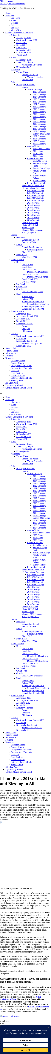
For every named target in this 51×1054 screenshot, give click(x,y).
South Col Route (40, 161)
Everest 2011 (21, 45)
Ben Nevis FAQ (29, 242)
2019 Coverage (39, 109)
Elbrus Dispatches (35, 249)
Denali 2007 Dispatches (37, 277)
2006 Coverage (39, 139)
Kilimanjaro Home (24, 60)
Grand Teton (21, 286)
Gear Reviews (17, 373)
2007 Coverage (39, 136)
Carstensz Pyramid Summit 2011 (30, 336)
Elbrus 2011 (21, 47)
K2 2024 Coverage (35, 195)
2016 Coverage (39, 116)
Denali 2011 (21, 42)
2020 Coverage (39, 106)
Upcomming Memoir (14, 385)
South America (17, 311)
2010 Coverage (39, 129)
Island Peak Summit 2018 (33, 185)
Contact (14, 23)
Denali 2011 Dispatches (37, 272)
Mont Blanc (21, 254)
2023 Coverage (39, 99)
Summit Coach (11, 351)
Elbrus (19, 245)
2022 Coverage (39, 102)
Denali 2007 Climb (30, 274)
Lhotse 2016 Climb (30, 222)
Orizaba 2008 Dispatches (32, 291)
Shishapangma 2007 (30, 232)
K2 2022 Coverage (35, 200)
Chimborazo (27, 331)
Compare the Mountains (21, 365)
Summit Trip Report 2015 (33, 301)
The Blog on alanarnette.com (12, 3)
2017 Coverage (39, 114)
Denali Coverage (29, 282)
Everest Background (36, 183)
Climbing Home (18, 360)
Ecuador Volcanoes (24, 323)
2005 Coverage (39, 141)
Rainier (19, 294)
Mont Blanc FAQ (29, 257)
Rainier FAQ (27, 299)
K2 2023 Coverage (35, 198)
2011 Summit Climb (41, 148)
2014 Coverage (39, 121)
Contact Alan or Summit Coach (18, 388)
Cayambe (26, 326)
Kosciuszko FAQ (23, 346)
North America (17, 259)
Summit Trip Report (24, 62)
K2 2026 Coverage (35, 190)
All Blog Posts (11, 383)
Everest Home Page (41, 168)
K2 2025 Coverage (35, 193)
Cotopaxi (26, 328)
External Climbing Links (21, 378)
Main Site (9, 15)
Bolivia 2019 (21, 321)
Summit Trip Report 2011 (33, 247)
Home (8, 13)
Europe (14, 235)
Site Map (15, 28)
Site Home (15, 18)
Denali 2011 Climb (30, 269)
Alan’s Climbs (33, 146)
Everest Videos (39, 180)
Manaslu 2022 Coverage (32, 230)
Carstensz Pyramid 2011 (26, 40)
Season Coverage (34, 89)
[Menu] (1, 393)
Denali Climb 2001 (30, 279)
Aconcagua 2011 (23, 37)
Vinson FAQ (27, 79)
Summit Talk (10, 348)
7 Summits (15, 35)
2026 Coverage (39, 92)
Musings (9, 356)
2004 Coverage (39, 143)
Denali (19, 262)
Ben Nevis (20, 237)
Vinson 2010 (21, 55)
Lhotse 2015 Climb (30, 225)
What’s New (16, 30)
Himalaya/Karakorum (25, 84)
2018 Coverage (39, 111)
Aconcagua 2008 (23, 314)
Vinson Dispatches (35, 77)
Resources (9, 358)
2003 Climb (38, 153)
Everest (25, 87)
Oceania (14, 333)
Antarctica (15, 69)
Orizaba (19, 289)
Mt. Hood (20, 284)
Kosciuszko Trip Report (26, 341)
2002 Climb (38, 156)
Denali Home (27, 264)
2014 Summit (33, 220)
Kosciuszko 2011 (23, 52)
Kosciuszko (21, 338)
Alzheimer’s (10, 353)
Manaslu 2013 (28, 227)
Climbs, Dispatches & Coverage (19, 33)
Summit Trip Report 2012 (33, 306)
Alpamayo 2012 (23, 319)
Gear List (15, 370)
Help (13, 25)
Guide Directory (18, 375)
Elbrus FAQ (27, 252)
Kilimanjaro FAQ (23, 67)
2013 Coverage (39, 124)
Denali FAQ (27, 267)
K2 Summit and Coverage (33, 188)
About (13, 20)
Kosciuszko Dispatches (32, 343)
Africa (13, 57)
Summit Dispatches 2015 (38, 304)
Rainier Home (28, 296)
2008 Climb (38, 151)
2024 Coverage (39, 97)
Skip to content (6, 1)
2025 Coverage (39, 94)
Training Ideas (17, 380)
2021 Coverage (39, 104)
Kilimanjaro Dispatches (32, 65)
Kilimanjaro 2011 (23, 50)
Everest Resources (35, 158)
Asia (13, 82)
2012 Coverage (39, 126)
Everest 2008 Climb (41, 134)
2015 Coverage (39, 119)
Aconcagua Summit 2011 (27, 316)
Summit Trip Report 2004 (33, 309)
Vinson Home (22, 72)
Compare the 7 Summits (21, 368)
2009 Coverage (39, 131)
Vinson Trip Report (30, 74)
